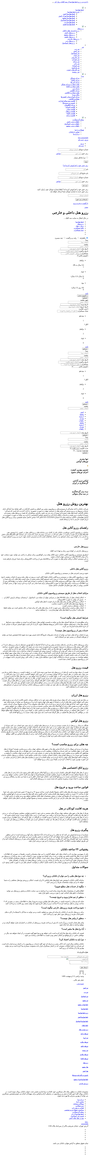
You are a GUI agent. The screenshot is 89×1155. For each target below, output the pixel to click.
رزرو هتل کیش (69, 33)
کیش (82, 412)
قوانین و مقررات (78, 1108)
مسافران (85, 253)
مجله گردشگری (78, 120)
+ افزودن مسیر (82, 295)
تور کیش (76, 51)
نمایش (58, 153)
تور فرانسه (75, 68)
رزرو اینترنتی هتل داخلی (70, 31)
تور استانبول (75, 53)
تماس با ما (80, 1102)
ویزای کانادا (75, 80)
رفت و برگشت (71, 238)
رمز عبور (85, 153)
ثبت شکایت (80, 1106)
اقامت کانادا (71, 113)
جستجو (85, 298)
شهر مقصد (84, 300)
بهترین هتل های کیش (76, 1118)
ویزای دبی (75, 88)
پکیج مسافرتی (79, 228)
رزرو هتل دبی (70, 41)
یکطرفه (82, 238)
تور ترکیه (76, 61)
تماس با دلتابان (74, 132)
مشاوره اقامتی (74, 99)
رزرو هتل (80, 29)
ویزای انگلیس (74, 91)
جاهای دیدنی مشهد (72, 126)
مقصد (86, 244)
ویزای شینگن (74, 78)
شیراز (82, 418)
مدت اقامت (84, 448)
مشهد (82, 414)
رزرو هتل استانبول (68, 43)
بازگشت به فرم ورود (80, 203)
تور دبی (76, 49)
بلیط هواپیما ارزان (77, 1114)
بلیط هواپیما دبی (69, 22)
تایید (86, 293)
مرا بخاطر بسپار (80, 158)
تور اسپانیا (75, 66)
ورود (82, 144)
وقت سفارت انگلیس (72, 93)
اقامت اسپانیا (70, 107)
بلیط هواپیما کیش (69, 14)
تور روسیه (75, 72)
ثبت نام (81, 146)
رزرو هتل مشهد (69, 35)
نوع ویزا (85, 450)
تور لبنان (76, 55)
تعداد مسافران (83, 311)
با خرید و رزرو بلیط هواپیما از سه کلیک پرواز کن (71, 2)
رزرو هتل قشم (69, 37)
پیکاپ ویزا (75, 95)
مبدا (86, 240)
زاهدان (81, 421)
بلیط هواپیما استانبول (67, 20)
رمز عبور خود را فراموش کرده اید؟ (75, 165)
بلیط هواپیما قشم (69, 24)
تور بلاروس (75, 57)
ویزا (82, 76)
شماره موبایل (83, 149)
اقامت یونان (71, 109)
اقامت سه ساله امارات (67, 101)
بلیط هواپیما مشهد (68, 18)
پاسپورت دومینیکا (69, 103)
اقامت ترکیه (70, 115)
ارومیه (81, 416)
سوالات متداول (78, 1104)
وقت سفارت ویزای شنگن (70, 84)
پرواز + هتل (80, 226)
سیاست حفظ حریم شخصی (74, 1110)
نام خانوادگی (83, 173)
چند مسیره (59, 238)
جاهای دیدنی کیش (73, 122)
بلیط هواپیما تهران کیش (67, 16)
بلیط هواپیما (80, 10)
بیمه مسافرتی (79, 230)
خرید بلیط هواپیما (73, 12)
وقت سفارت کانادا (72, 86)
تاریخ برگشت (83, 251)
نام (87, 169)
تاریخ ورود (84, 304)
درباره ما (76, 134)
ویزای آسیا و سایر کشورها (70, 97)
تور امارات (75, 59)
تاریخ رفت (84, 249)
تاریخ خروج (84, 307)
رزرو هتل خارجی (73, 39)
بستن (86, 207)
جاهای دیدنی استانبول (71, 124)
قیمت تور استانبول (77, 1116)
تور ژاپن (76, 64)
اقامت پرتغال (70, 111)
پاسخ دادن (80, 984)
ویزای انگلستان (69, 105)
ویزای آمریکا (75, 82)
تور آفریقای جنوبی (73, 70)
